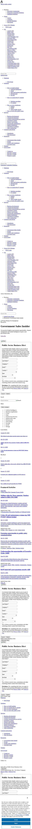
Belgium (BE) (11, 34)
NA (5, 29)
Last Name (5, 360)
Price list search (11, 135)
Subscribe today (5, 640)
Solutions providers (16, 101)
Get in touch (7, 147)
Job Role (4, 376)
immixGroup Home (9, 316)
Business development (13, 116)
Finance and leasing (12, 122)
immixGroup (4, 75)
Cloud (12, 91)
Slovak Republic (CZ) (13, 59)
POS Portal (10, 82)
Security (13, 95)
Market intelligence (12, 125)
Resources (6, 136)
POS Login (8, 27)
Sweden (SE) (10, 62)
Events (9, 141)
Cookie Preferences (16, 827)
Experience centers (12, 120)
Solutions (6, 83)
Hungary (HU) (11, 44)
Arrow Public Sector (16, 109)
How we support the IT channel (15, 97)
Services (6, 112)
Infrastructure (14, 94)
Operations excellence (13, 126)
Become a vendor (11, 154)
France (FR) (10, 42)
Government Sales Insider (14, 140)
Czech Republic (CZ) (12, 36)
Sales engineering (11, 128)
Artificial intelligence (16, 89)
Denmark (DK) (11, 38)
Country (4, 370)
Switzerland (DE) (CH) (13, 63)
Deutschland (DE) (12, 39)
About (5, 16)
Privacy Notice (19, 815)
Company (9, 19)
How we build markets (13, 88)
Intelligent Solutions (12, 14)
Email (4, 367)
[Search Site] (2, 71)
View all (3, 582)
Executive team (11, 144)
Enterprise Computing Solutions (15, 12)
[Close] (3, 341)
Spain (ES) (10, 60)
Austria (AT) (10, 31)
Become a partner (11, 152)
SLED (12, 108)
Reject (16, 823)
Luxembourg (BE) (12, 48)
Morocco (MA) (11, 50)
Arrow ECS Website (9, 25)
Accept (16, 819)
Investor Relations (12, 21)
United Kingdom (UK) (13, 66)
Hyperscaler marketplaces (14, 123)
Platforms (6, 78)
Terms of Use (12, 771)
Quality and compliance (13, 143)
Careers (9, 18)
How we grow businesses (14, 105)
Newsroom (10, 22)
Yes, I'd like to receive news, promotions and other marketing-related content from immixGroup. (15, 381)
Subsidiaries (10, 133)
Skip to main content (6, 4)
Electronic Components (13, 11)
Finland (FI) (10, 41)
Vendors (6, 146)
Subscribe (3, 336)
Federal (12, 106)
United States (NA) (12, 67)
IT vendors (13, 103)
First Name (5, 357)
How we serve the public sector (15, 111)
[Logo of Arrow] (5, 6)
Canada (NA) (10, 35)
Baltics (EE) (10, 32)
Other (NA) (10, 54)
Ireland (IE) (10, 45)
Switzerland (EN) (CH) (13, 65)
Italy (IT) (9, 47)
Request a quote (11, 155)
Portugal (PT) (10, 57)
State (3, 373)
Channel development (13, 117)
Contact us (10, 151)
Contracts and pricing (9, 129)
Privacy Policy (17, 388)
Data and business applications (18, 92)
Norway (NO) (11, 53)
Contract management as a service (16, 119)
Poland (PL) (10, 56)
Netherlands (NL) (11, 51)
